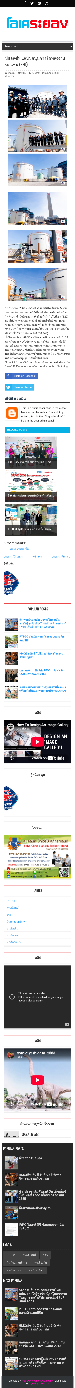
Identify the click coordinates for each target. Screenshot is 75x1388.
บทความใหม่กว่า (13, 556)
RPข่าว (11, 901)
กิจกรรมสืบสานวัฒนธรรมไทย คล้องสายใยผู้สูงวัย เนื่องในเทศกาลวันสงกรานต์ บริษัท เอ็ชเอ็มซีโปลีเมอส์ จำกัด (42, 623)
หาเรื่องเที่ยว (14, 942)
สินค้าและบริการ (16, 921)
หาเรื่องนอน (13, 935)
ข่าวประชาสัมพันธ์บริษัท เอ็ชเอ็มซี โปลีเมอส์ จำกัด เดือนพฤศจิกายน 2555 (42, 1195)
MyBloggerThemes (39, 1383)
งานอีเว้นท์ (13, 907)
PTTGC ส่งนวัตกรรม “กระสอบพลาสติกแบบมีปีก (40, 1310)
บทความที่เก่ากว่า (61, 556)
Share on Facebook (25, 375)
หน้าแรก (37, 556)
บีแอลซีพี (36, 73)
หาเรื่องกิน (12, 928)
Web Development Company (37, 1380)
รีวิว (9, 914)
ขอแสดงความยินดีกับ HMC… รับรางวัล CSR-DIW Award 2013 (42, 1344)
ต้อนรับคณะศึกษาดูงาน (35, 1208)
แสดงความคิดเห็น (19, 549)
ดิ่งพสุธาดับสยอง (30, 1158)
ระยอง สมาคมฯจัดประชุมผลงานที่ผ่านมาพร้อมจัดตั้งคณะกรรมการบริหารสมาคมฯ (42, 1362)
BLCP (57, 73)
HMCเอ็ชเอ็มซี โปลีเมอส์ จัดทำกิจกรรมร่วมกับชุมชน (40, 1176)
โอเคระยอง (47, 73)
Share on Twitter (23, 387)
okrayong (9, 76)
